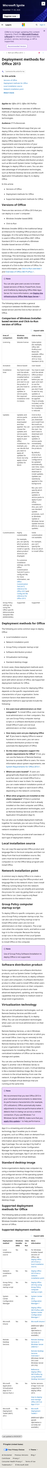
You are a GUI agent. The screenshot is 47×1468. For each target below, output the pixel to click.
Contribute (6, 1458)
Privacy (15, 1458)
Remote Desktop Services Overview (37, 1353)
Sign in (42, 25)
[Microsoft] (23, 24)
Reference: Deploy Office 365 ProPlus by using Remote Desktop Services (37, 1374)
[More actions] (43, 53)
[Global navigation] (2, 25)
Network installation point (14, 89)
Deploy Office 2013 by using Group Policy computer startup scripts (36, 1287)
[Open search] (36, 25)
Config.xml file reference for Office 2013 (22, 595)
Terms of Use (30, 1461)
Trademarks (6, 1465)
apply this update (12, 1121)
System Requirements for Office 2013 (22, 766)
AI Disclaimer (7, 1455)
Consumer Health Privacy (11, 1461)
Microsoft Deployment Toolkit (35, 1411)
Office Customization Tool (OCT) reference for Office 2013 (22, 586)
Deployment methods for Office (16, 83)
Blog (32, 1455)
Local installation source (13, 86)
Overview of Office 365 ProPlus (19, 271)
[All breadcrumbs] (4, 53)
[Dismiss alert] (43, 3)
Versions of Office (10, 80)
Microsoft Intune (37, 1321)
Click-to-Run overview (31, 268)
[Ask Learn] (39, 53)
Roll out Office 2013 (15, 53)
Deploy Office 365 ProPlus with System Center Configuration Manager (37, 1312)
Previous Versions (21, 1455)
